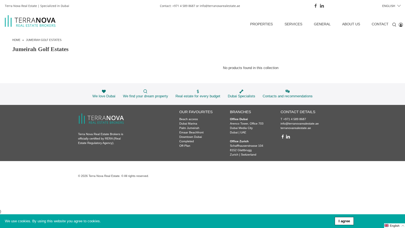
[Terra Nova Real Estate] (30, 21)
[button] (394, 225)
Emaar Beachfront (191, 132)
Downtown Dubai (190, 136)
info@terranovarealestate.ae (300, 123)
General (322, 24)
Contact (380, 24)
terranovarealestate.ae (296, 128)
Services (293, 24)
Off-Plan (184, 145)
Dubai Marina (188, 123)
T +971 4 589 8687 (293, 119)
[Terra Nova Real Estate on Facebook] (315, 6)
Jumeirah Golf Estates (44, 40)
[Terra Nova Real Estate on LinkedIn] (322, 6)
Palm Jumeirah (189, 128)
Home (16, 40)
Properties (261, 24)
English (388, 6)
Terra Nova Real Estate (104, 176)
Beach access (188, 119)
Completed (186, 141)
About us (351, 24)
